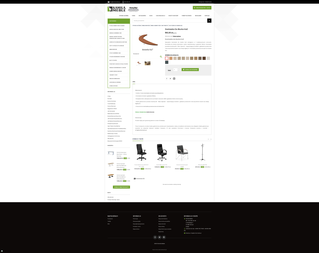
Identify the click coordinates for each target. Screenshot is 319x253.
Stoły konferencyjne (115, 53)
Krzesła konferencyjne (115, 33)
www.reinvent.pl (162, 249)
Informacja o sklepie (191, 216)
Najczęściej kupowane (138, 224)
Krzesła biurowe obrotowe (116, 29)
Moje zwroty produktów (164, 221)
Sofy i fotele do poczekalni (116, 45)
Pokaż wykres (177, 36)
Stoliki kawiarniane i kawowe (117, 56)
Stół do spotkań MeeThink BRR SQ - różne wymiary (121, 177)
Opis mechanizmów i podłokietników (117, 128)
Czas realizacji (160, 15)
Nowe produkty (136, 221)
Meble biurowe (113, 49)
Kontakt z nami (137, 226)
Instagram (174, 78)
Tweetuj (170, 78)
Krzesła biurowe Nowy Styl (114, 116)
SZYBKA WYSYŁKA (113, 86)
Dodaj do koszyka (190, 70)
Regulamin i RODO (112, 108)
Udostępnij (166, 78)
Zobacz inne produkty (121, 187)
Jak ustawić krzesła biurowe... (115, 118)
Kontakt (207, 15)
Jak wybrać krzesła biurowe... (115, 121)
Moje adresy (162, 226)
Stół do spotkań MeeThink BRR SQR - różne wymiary (122, 165)
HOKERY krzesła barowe (115, 71)
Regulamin (198, 15)
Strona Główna (123, 15)
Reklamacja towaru (113, 133)
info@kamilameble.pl (114, 2)
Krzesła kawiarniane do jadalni (117, 67)
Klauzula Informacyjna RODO (115, 141)
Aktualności (142, 15)
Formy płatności (187, 15)
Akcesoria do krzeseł (115, 82)
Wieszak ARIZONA (202, 164)
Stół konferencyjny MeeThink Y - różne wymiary (122, 154)
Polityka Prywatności (113, 123)
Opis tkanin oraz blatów (114, 126)
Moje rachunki (162, 224)
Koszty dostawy (173, 15)
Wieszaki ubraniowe (114, 78)
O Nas (133, 15)
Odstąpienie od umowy (114, 136)
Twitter (109, 221)
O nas (109, 96)
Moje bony (161, 231)
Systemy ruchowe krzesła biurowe (116, 131)
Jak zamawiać (111, 111)
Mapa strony (136, 229)
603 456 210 (126, 2)
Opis (134, 82)
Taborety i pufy (113, 75)
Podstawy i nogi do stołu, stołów (118, 64)
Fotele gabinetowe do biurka (117, 25)
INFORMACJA (111, 91)
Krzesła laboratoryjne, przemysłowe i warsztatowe (117, 37)
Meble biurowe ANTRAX (113, 113)
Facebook (110, 218)
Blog (151, 15)
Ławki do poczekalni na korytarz (118, 42)
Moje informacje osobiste (165, 229)
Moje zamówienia (163, 218)
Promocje (135, 218)
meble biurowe (150, 112)
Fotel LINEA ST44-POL (161, 164)
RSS (109, 224)
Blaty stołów (113, 60)
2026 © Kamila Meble (159, 243)
